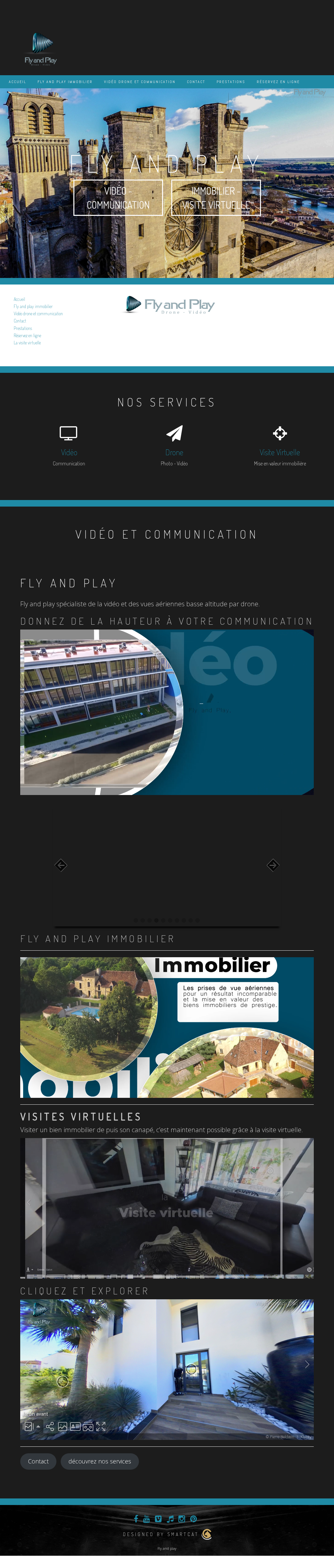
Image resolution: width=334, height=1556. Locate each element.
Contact (196, 81)
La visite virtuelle (27, 342)
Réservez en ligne (278, 81)
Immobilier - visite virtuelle (216, 197)
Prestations (231, 81)
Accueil (17, 81)
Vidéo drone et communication (139, 81)
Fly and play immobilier (65, 81)
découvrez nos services (99, 1461)
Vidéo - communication (118, 197)
